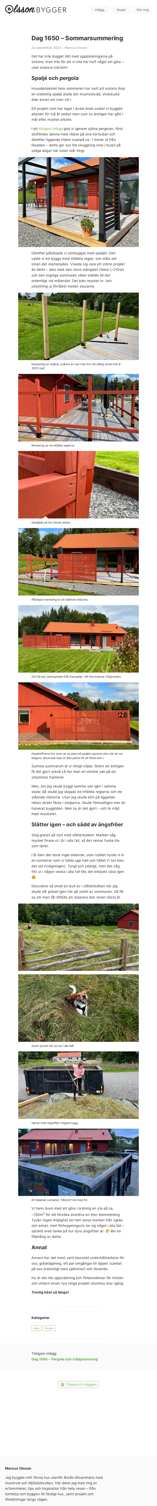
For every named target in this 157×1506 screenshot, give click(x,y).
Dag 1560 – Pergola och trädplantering (64, 1359)
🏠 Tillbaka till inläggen (78, 1384)
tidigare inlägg (51, 129)
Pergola (49, 1328)
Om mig (143, 10)
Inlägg (99, 10)
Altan (37, 1328)
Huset (121, 10)
